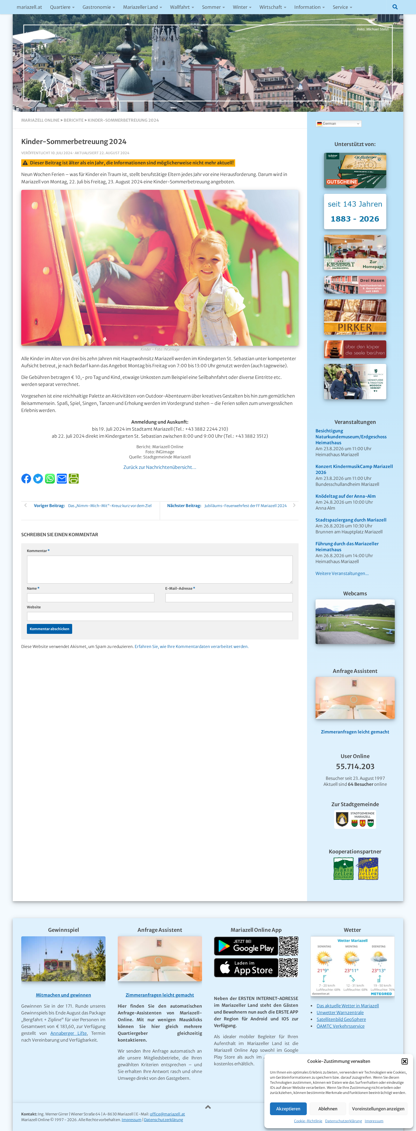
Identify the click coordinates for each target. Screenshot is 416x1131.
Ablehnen (327, 1108)
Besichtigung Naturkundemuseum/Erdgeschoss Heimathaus (351, 436)
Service (340, 7)
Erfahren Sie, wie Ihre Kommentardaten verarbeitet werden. (192, 646)
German (329, 123)
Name (33, 588)
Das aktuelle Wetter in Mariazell (348, 1005)
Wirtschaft (271, 7)
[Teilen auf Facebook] (26, 482)
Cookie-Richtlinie (308, 1121)
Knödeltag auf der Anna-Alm (346, 496)
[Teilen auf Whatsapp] (50, 482)
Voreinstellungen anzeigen (378, 1108)
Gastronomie (97, 7)
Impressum (374, 1121)
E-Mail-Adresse (180, 588)
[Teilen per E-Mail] (62, 482)
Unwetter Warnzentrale (340, 1012)
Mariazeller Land (140, 7)
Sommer (211, 7)
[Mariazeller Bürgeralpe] (343, 887)
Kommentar (38, 551)
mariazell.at (29, 7)
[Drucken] (74, 482)
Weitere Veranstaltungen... (342, 573)
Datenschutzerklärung (343, 1121)
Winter (240, 7)
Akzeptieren (288, 1108)
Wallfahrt (180, 7)
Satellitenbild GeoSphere (341, 1019)
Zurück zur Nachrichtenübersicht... (159, 467)
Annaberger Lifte (68, 1033)
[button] (405, 1061)
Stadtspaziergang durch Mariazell (351, 520)
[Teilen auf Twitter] (38, 482)
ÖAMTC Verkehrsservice (340, 1026)
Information (307, 7)
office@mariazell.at (167, 1114)
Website (34, 607)
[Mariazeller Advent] (367, 887)
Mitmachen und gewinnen (63, 995)
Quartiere (60, 7)
